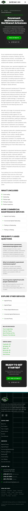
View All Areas (6, 354)
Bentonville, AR (6, 350)
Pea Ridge (8, 495)
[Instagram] (6, 415)
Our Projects (4, 426)
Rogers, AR (6, 348)
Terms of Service (11, 504)
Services (6, 10)
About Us (3, 424)
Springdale (9, 490)
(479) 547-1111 (14, 2)
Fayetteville (3, 490)
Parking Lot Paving (5, 452)
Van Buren (14, 495)
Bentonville (20, 490)
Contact (3, 434)
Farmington (21, 494)
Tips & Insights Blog (8, 329)
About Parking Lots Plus (9, 333)
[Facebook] (2, 415)
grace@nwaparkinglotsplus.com (11, 482)
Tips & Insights (4, 429)
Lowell (13, 492)
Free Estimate (14, 38)
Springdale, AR (6, 346)
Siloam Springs (19, 492)
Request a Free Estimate (9, 335)
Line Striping (4, 459)
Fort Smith (3, 492)
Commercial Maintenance (15, 10)
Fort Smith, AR (6, 352)
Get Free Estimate (14, 378)
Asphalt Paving (5, 444)
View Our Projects (7, 331)
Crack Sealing (4, 456)
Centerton (16, 494)
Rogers (14, 490)
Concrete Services (5, 461)
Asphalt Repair (4, 447)
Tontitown (10, 494)
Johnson (3, 495)
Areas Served (4, 431)
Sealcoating (4, 454)
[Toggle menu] (25, 2)
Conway (8, 492)
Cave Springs (4, 494)
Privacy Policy (4, 504)
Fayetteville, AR (7, 344)
